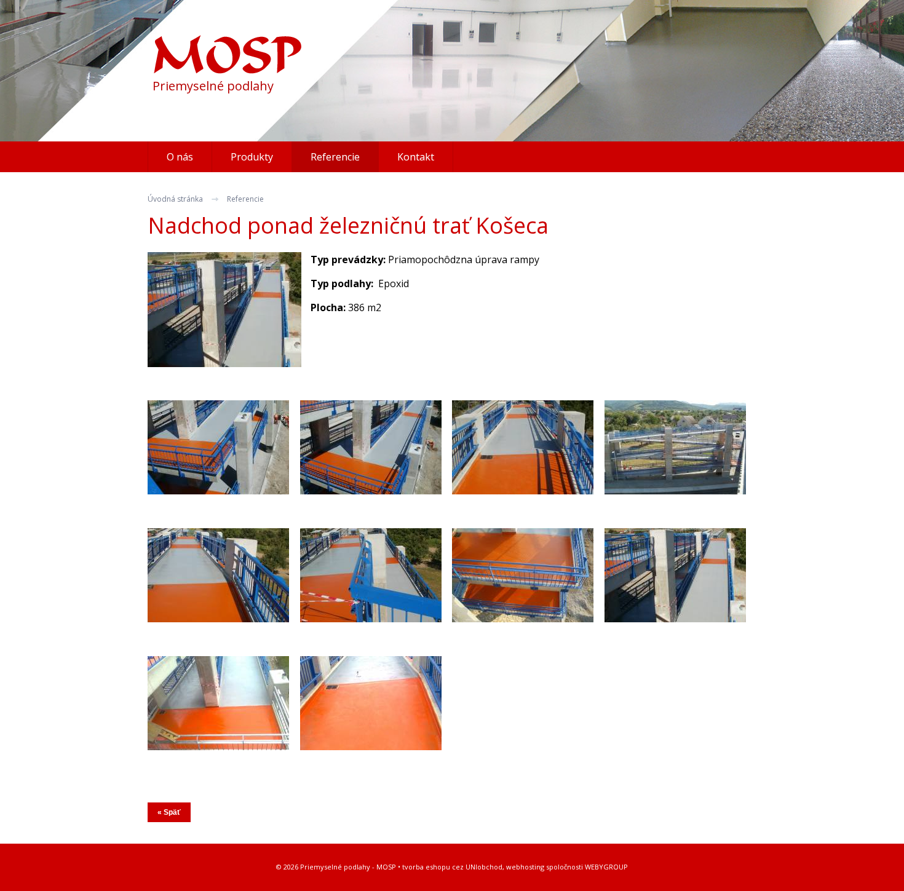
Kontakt (415, 157)
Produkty (252, 157)
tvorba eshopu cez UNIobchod (452, 866)
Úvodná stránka (175, 199)
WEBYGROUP (606, 866)
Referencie (245, 199)
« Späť (169, 812)
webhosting (525, 866)
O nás (180, 157)
